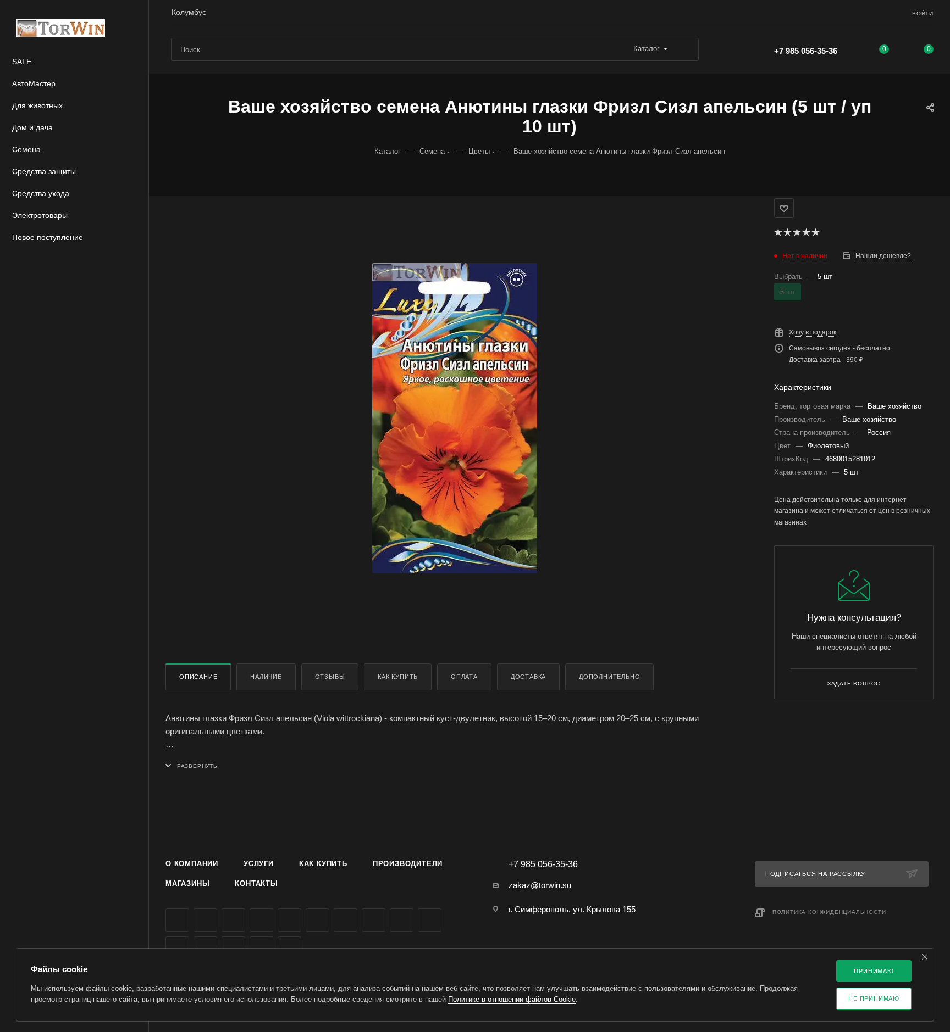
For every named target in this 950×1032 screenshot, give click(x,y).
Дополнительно (609, 676)
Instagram (261, 920)
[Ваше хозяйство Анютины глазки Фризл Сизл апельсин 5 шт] (455, 418)
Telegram (289, 920)
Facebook (205, 920)
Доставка (528, 676)
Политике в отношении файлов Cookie (512, 999)
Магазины (187, 883)
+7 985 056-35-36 (805, 50)
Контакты (256, 883)
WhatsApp (429, 920)
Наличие (266, 676)
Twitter (233, 920)
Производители (408, 864)
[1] (777, 232)
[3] (796, 232)
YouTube (317, 920)
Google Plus (373, 920)
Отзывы (330, 676)
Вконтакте (177, 920)
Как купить (398, 676)
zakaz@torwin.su (540, 885)
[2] (787, 232)
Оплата (464, 676)
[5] (815, 232)
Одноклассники (345, 920)
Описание (198, 676)
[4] (805, 232)
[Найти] (685, 49)
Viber (401, 920)
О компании (191, 864)
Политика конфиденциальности (829, 912)
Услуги (259, 864)
